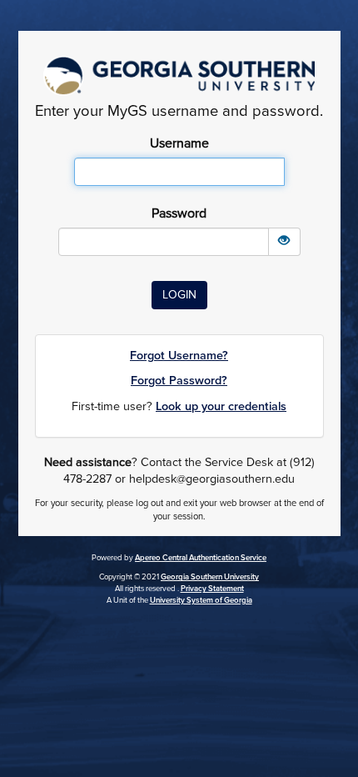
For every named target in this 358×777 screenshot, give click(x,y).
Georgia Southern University (210, 577)
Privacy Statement (212, 589)
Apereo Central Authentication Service (200, 558)
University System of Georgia (201, 600)
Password (179, 213)
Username (179, 143)
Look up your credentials (221, 406)
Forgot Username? (179, 355)
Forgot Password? (179, 380)
